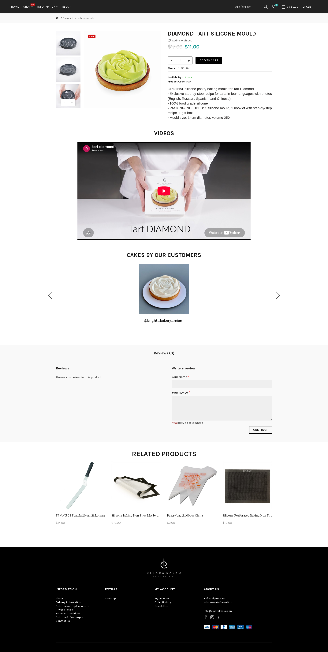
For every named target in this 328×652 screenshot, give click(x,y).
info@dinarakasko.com (218, 611)
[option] (68, 43)
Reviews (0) (164, 353)
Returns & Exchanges (69, 617)
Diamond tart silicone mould (79, 18)
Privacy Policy (64, 609)
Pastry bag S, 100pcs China (185, 515)
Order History (163, 602)
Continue (260, 430)
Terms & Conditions (68, 613)
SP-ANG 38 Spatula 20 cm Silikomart (80, 515)
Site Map (110, 598)
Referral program (214, 598)
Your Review (180, 392)
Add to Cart (209, 60)
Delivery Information (68, 602)
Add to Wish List (182, 40)
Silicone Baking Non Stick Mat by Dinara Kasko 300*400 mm (136, 515)
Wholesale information (218, 602)
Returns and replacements (72, 606)
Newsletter (161, 606)
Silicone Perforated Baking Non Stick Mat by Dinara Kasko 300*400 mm (248, 515)
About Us (61, 598)
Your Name (179, 377)
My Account (162, 598)
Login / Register (242, 6)
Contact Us (63, 621)
